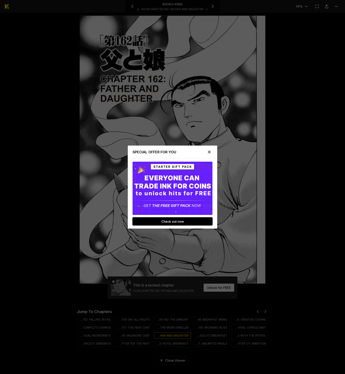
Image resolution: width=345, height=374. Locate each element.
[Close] (209, 152)
